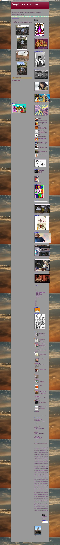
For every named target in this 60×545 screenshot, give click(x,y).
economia (43, 468)
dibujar (41, 466)
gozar (34, 476)
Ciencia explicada (37, 411)
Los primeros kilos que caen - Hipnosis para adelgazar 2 (42, 122)
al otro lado (40, 447)
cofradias (35, 460)
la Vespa (39, 134)
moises (37, 487)
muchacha (40, 488)
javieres (36, 480)
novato (40, 490)
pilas (44, 494)
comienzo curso (35, 461)
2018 (35, 289)
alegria (37, 448)
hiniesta (47, 477)
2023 (35, 286)
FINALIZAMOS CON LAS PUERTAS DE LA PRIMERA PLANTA (42, 344)
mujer (43, 488)
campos (43, 454)
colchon (39, 460)
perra (40, 494)
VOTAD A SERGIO (41, 406)
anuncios (47, 449)
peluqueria (37, 494)
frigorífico (42, 474)
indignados (47, 479)
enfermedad (38, 470)
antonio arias (43, 449)
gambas (37, 475)
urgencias (39, 508)
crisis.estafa (40, 463)
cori (38, 462)
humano (36, 478)
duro (39, 468)
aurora (42, 450)
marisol (39, 486)
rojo (38, 500)
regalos (36, 499)
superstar (45, 504)
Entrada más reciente (15, 100)
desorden (36, 466)
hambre (40, 477)
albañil (47, 447)
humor (37, 478)
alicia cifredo (42, 448)
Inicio (22, 100)
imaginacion (47, 478)
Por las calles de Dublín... (41, 369)
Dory (34, 468)
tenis (42, 505)
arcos (38, 450)
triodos (38, 507)
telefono (38, 505)
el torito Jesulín (39, 146)
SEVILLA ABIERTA (37, 436)
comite (41, 461)
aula (41, 450)
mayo (45, 486)
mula (44, 488)
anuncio (45, 449)
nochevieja (35, 490)
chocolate (35, 458)
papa (40, 492)
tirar (39, 506)
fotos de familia (40, 474)
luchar (44, 483)
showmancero (41, 503)
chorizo (37, 458)
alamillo (15, 78)
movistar (38, 488)
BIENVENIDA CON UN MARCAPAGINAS (41, 380)
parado (44, 492)
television (41, 505)
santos (45, 501)
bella (43, 451)
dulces (38, 468)
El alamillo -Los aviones (38, 295)
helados (42, 477)
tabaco (47, 504)
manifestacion (35, 485)
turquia (43, 507)
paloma (37, 492)
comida (44, 460)
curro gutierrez (38, 464)
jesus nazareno (41, 480)
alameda (41, 447)
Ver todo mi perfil (40, 173)
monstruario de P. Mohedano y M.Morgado (39, 433)
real (39, 498)
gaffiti (36, 475)
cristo (41, 463)
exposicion (42, 472)
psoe (47, 496)
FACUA (43, 16)
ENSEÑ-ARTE (37, 390)
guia (45, 476)
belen (40, 451)
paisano (47, 491)
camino (42, 454)
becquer (17, 78)
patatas (39, 493)
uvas (42, 508)
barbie (34, 451)
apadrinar (36, 450)
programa (40, 496)
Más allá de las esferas (37, 400)
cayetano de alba (42, 457)
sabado (40, 500)
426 (35, 418)
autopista (44, 450)
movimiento (37, 488)
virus (43, 510)
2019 (35, 288)
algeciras (40, 448)
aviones (45, 450)
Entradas (43, 521)
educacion (46, 468)
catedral (39, 457)
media (47, 486)
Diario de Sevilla (36, 427)
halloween (39, 477)
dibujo (42, 466)
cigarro (45, 458)
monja (43, 487)
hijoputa (45, 477)
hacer (34, 477)
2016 (35, 298)
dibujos (43, 466)
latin (42, 481)
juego (47, 480)
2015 (35, 299)
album (36, 448)
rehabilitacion (40, 499)
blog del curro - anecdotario (26, 4)
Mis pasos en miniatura (38, 296)
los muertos (36, 483)
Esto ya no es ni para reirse (41, 130)
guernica (44, 476)
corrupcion (45, 462)
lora (41, 482)
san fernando (46, 500)
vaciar (45, 508)
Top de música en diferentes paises (38, 437)
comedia (43, 460)
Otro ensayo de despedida (41, 353)
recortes (47, 498)
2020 (35, 287)
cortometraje (35, 463)
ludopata (46, 483)
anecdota (39, 449)
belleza (47, 451)
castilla (35, 457)
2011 (35, 303)
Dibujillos (36, 338)
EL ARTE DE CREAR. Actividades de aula (40, 343)
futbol (34, 475)
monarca (42, 487)
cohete (36, 460)
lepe (45, 481)
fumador (45, 474)
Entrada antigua (30, 100)
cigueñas (36, 459)
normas (39, 490)
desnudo (35, 466)
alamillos (44, 447)
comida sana (47, 460)
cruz (45, 463)
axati (47, 450)
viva (45, 510)
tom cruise (47, 506)
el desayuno (39, 126)
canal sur (45, 454)
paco (37, 491)
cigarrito (43, 458)
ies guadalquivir (40, 478)
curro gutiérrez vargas (41, 170)
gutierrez (47, 476)
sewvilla (37, 503)
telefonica (37, 505)
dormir (47, 467)
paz (40, 493)
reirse (41, 499)
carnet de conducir (43, 456)
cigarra (42, 458)
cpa (37, 463)
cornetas (39, 462)
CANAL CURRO (26, 16)
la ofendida (39, 481)
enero (36, 470)
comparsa (45, 461)
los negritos (39, 483)
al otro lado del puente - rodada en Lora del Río (43, 142)
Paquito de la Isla (40, 333)
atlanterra (40, 450)
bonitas (47, 452)
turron (45, 507)
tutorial (47, 507)
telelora (40, 505)
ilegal (42, 478)
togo (44, 506)
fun (47, 474)
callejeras (35, 454)
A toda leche (13, 16)
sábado (41, 500)
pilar (43, 494)
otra (36, 491)
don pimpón (45, 467)
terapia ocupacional (46, 505)
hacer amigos (37, 477)
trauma (35, 507)
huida (34, 478)
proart (34, 496)
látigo (41, 481)
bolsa (45, 452)
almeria (44, 448)
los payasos (41, 483)
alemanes (39, 448)
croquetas (44, 463)
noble (47, 489)
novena (42, 490)
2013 (35, 301)
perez (39, 494)
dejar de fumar (40, 465)
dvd (40, 468)
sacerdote (43, 500)
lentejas (44, 481)
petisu (41, 494)
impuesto (37, 479)
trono (39, 507)
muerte (41, 488)
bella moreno (45, 451)
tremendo (36, 507)
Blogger (33, 539)
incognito (44, 479)
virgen (42, 509)
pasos (36, 493)
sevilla (47, 502)
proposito (43, 496)
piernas (42, 494)
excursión (38, 472)
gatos (45, 475)
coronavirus (43, 462)
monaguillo (41, 487)
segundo (47, 501)
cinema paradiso (39, 459)
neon (43, 489)
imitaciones (35, 479)
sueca (40, 504)
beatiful (37, 451)
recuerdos (35, 499)
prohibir (41, 496)
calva (37, 454)
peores (38, 494)
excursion (36, 472)
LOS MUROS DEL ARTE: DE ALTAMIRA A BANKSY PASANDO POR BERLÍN (42, 392)
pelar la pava (45, 493)
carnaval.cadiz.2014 (40, 456)
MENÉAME (46, 16)
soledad (36, 504)
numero (45, 490)
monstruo (45, 487)
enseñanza (39, 470)
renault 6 (44, 499)
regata (38, 499)
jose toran (43, 480)
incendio (39, 479)
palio (34, 492)
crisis (38, 463)
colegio (40, 460)
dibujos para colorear (46, 466)
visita (44, 510)
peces (41, 493)
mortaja (35, 488)
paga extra (45, 491)
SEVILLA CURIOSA (31, 16)
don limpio (43, 467)
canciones (47, 454)
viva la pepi (47, 510)
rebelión (44, 498)
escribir (47, 470)
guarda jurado (42, 476)
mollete (39, 487)
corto (47, 462)
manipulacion (38, 485)
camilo (41, 454)
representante (46, 499)
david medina (37, 465)
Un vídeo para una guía (37, 420)
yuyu (18, 78)
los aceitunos (36, 432)
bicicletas (42, 452)
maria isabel (47, 485)
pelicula (47, 493)
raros (36, 498)
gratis (37, 476)
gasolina (41, 475)
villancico (40, 509)
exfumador (40, 472)
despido (38, 466)
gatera (44, 475)
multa (45, 488)
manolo (40, 485)
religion (43, 499)
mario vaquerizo (37, 486)
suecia (41, 504)
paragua (47, 492)
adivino (35, 447)
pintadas (47, 494)
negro (42, 489)
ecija (41, 468)
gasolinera (43, 475)
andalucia (37, 449)
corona (41, 462)
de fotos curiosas (37, 374)
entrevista (41, 470)
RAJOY (44, 497)
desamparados (45, 465)
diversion (35, 467)
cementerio (45, 457)
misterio (35, 487)
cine (37, 459)
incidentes (43, 479)
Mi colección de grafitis (37, 363)
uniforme (35, 508)
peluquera (35, 494)
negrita (41, 489)
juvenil (35, 481)
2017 (35, 290)
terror (34, 506)
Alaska (45, 447)
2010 (35, 304)
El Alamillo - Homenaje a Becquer (39, 294)
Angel (36, 349)
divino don (39, 467)
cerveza (47, 457)
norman (38, 490)
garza (38, 475)
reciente (45, 498)
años (34, 450)
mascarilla (43, 486)
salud (44, 500)
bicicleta (40, 452)
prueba (44, 496)
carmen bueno (35, 456)
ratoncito (38, 498)
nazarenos (35, 489)
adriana (36, 447)
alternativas (47, 448)
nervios (44, 489)
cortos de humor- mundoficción (38, 426)
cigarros (47, 458)
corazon (35, 462)
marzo (36, 291)
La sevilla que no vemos (19, 16)
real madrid (41, 498)
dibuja (39, 466)
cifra (41, 458)
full (43, 474)
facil (47, 472)
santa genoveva (39, 501)
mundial (47, 488)
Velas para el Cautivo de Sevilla (39, 297)
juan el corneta (45, 480)
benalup (35, 452)
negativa (40, 489)
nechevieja (37, 489)
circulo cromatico (42, 459)
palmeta (36, 492)
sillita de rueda (45, 503)
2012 (35, 302)
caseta (47, 456)
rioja (34, 500)
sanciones (36, 501)
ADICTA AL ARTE (37, 368)
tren (37, 507)
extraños (46, 472)
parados (45, 492)
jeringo (38, 480)
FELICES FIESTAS (41, 385)
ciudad (47, 459)
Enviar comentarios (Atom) (17, 101)
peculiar (43, 493)
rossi (39, 500)
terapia (43, 505)
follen (35, 474)
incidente (41, 479)
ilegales (43, 478)
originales (35, 491)
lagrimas (40, 481)
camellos (39, 454)
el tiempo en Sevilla (37, 430)
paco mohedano (40, 491)
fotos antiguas (38, 474)
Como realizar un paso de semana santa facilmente (40, 292)
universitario (38, 508)
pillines (45, 494)
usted (40, 508)
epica (44, 470)
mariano (35, 486)
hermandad (43, 477)
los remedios (43, 483)
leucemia (47, 481)
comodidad (43, 461)
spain (39, 504)
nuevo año (43, 490)
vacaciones (44, 508)
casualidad (37, 457)
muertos (42, 488)
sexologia (38, 503)
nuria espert (47, 490)
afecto (37, 447)
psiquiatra (46, 496)
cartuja (45, 456)
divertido (37, 467)
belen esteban (42, 451)
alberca (35, 448)
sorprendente (38, 504)
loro (34, 483)
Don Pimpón (39, 118)
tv (34, 508)
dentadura (42, 465)
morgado (47, 487)
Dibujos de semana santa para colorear (42, 138)
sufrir (42, 504)
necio (38, 489)
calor (36, 454)
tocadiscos (43, 506)
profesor (38, 496)
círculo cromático (45, 459)
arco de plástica (37, 379)
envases (42, 470)
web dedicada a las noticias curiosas (38, 438)
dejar (38, 465)
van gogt (47, 508)
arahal (37, 450)
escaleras (45, 470)
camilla (40, 454)
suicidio (43, 504)
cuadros (47, 463)
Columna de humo (37, 352)
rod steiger (37, 500)
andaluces (35, 449)
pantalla (39, 492)
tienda (37, 506)
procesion (36, 496)
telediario (35, 505)
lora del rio (43, 482)
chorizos (38, 458)
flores (34, 474)
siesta (43, 503)
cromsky (43, 463)
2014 (35, 300)
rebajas (42, 498)
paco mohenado (43, 491)
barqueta (36, 451)
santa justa (41, 501)
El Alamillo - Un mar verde (38, 293)
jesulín (39, 480)
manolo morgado (42, 485)
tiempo (36, 506)
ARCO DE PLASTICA (38, 16)
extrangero (44, 472)
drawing (37, 468)
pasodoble (35, 493)
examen (35, 472)
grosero (38, 476)
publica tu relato (36, 435)
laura (43, 481)
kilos (36, 481)
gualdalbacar (40, 476)
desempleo (47, 465)
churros (40, 458)
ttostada (41, 507)
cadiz (35, 453)
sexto (39, 503)
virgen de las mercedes (41, 510)
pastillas (38, 493)
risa (35, 500)
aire (38, 447)
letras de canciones (37, 431)
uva (41, 508)
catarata (38, 457)
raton (37, 498)
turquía (44, 507)
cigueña (35, 459)
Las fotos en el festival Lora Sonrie (38, 419)
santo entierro (43, 501)
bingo (43, 452)
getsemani (47, 475)
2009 (35, 305)
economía (44, 468)
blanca (44, 452)
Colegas (39, 358)
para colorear (42, 492)
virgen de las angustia (37, 510)
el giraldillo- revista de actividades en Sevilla (39, 428)
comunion (47, 461)
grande (36, 476)
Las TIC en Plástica (37, 396)
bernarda (36, 452)
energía (35, 470)
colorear (42, 460)
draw (35, 468)
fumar (46, 474)
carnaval (37, 456)
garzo (39, 475)
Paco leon (38, 491)
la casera (37, 481)
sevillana (35, 503)
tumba (42, 507)
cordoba (37, 462)
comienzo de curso (39, 461)
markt (40, 486)
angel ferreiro (41, 449)
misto (36, 487)
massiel (44, 486)
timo (38, 506)
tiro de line (41, 506)
